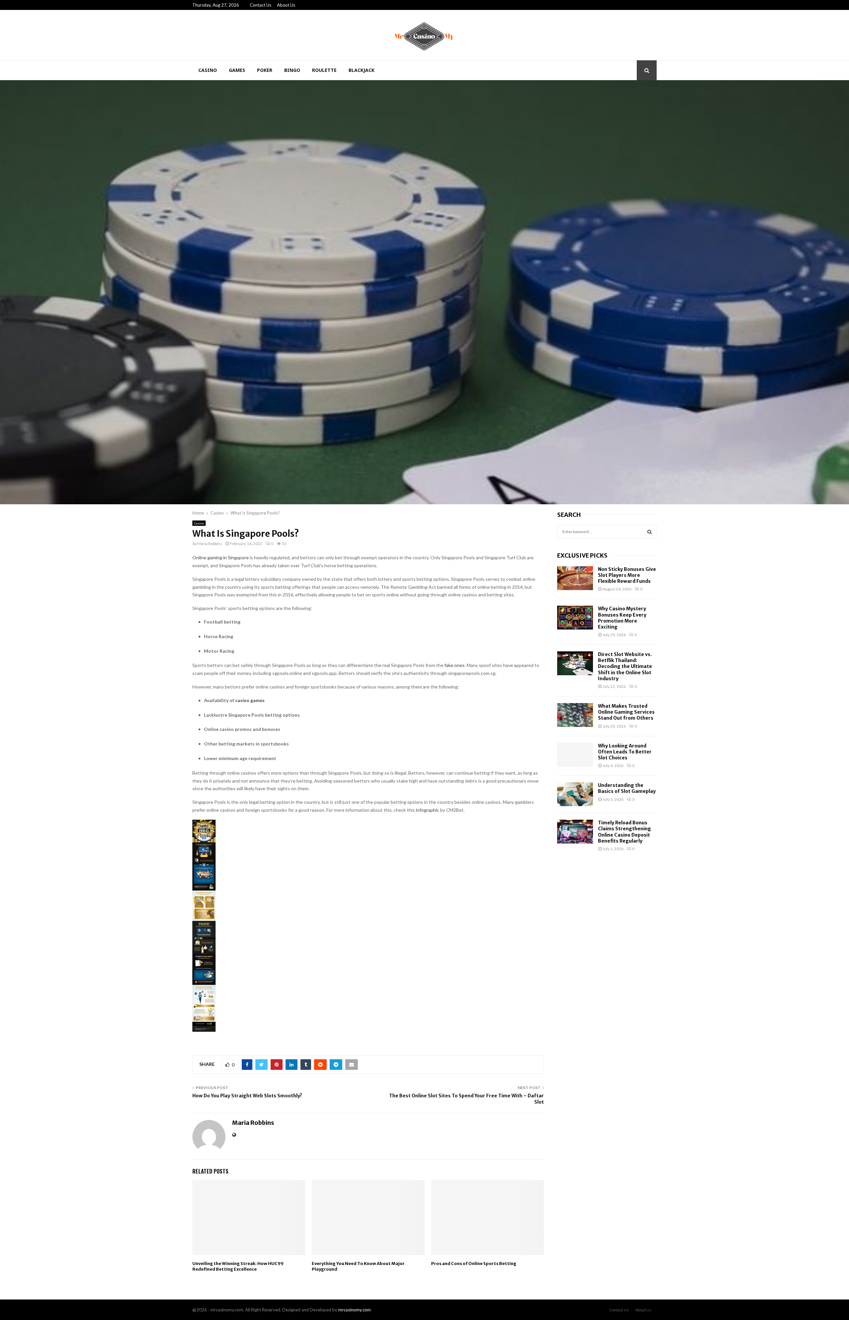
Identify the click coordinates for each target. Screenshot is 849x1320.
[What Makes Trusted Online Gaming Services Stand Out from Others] (575, 715)
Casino (207, 70)
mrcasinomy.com (354, 1309)
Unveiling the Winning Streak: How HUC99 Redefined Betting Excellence (238, 1266)
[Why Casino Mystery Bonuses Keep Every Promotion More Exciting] (575, 618)
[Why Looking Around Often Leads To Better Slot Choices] (575, 755)
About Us (286, 5)
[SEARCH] (649, 531)
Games (237, 70)
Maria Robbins (209, 543)
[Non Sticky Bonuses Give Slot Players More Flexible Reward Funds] (575, 578)
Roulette (324, 70)
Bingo (292, 70)
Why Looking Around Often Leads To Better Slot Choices (625, 752)
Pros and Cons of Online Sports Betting (473, 1263)
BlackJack (361, 70)
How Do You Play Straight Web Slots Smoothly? (247, 1096)
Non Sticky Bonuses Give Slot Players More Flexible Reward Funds (627, 575)
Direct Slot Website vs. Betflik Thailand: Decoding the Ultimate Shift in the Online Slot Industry (625, 666)
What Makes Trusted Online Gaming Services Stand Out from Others (626, 712)
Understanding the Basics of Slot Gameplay (627, 788)
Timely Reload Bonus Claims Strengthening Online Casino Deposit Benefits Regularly (624, 832)
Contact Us (260, 5)
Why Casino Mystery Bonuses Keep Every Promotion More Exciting (622, 618)
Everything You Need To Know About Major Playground (358, 1266)
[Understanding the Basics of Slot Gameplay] (575, 794)
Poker (264, 70)
